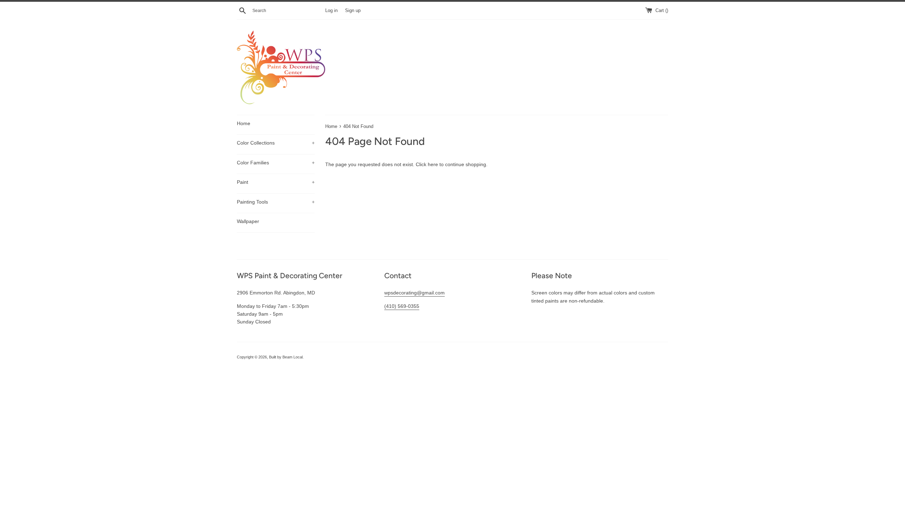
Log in (331, 10)
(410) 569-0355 (401, 306)
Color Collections (276, 143)
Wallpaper (248, 221)
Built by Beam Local (286, 357)
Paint (276, 182)
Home (243, 123)
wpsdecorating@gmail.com (414, 293)
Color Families (276, 162)
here (433, 164)
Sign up (353, 10)
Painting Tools (276, 202)
